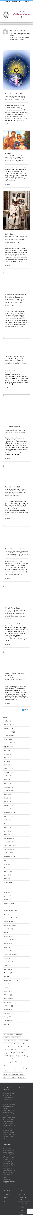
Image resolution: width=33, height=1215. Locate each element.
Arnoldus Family (17, 615)
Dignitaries (15, 1047)
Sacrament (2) (8, 1009)
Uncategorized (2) (9, 1020)
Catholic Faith (21, 160)
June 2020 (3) (7, 754)
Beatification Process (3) (10, 918)
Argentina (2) (7, 899)
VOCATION (22, 1207)
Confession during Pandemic (14, 356)
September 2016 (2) (9, 813)
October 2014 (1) (8, 882)
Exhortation (25, 1047)
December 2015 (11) (9, 846)
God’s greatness (20, 1050)
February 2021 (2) (9, 724)
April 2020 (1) (7, 761)
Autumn (6, 1038)
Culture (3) (7, 947)
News (21, 159)
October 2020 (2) (8, 739)
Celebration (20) (8, 929)
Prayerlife (20, 362)
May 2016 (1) (7, 827)
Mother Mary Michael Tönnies (12, 1062)
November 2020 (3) (9, 735)
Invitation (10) (8, 969)
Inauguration (7, 1053)
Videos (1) (6, 1024)
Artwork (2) (7, 907)
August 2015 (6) (8, 860)
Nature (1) (6, 984)
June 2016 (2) (7, 823)
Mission (23, 96)
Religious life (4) (8, 1006)
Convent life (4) (8, 943)
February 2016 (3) (9, 838)
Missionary (17, 99)
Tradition (18, 242)
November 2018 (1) (9, 790)
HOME (21, 1190)
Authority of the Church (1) (11, 910)
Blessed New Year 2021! (13, 487)
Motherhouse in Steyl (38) (11, 980)
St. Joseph (8, 153)
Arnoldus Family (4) (9, 903)
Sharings (13, 98)
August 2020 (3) (8, 746)
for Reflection (23, 98)
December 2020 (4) (9, 732)
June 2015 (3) (7, 867)
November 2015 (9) (9, 849)
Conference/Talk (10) (10, 940)
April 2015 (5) (7, 875)
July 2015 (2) (7, 864)
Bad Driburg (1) (8, 914)
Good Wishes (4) (8, 962)
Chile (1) (6, 932)
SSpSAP (22, 99)
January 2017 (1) (8, 805)
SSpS (22, 1074)
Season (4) (6, 1013)
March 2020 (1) (8, 765)
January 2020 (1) (8, 768)
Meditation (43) (8, 973)
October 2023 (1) (8, 721)
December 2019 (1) (9, 772)
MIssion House (8, 1059)
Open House (7, 1065)
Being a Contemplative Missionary (16, 94)
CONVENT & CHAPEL (22, 1198)
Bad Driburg (16, 1038)
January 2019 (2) (8, 787)
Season (6, 304)
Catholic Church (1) (9, 921)
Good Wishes (13, 491)
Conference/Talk (19, 157)
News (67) (6, 987)
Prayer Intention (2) (9, 998)
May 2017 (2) (7, 798)
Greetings (19, 491)
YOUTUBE (22, 1088)
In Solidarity (12, 495)
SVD (13, 1077)
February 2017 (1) (9, 801)
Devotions (7, 159)
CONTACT (6, 1198)
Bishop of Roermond (9, 1041)
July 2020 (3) (7, 750)
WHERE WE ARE (23, 1203)
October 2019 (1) (8, 776)
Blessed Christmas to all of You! (15, 549)
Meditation (17, 159)
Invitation (12, 159)
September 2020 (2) (9, 743)
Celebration (12, 157)
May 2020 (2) (7, 757)
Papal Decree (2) (8, 991)
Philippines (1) (8, 995)
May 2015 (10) (8, 871)
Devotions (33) (8, 951)
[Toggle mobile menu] (29, 20)
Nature (26, 1062)
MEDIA (21, 1210)
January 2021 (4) (8, 728)
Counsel (7, 365)
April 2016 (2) (7, 831)
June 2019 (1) (7, 783)
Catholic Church (14, 238)
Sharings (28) (7, 1017)
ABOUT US (7, 1190)
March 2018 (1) (8, 794)
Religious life (8, 98)
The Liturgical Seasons (12, 427)
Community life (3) (9, 936)
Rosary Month (17, 1071)
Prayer (16, 365)
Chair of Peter (9, 234)
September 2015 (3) (9, 856)
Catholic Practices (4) (9, 925)
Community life (8, 552)
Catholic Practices (22, 238)
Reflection (6, 1071)
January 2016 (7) (8, 842)
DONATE (6, 1194)
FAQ (5, 1201)
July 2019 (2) (7, 780)
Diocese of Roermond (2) (11, 954)
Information (7, 99)
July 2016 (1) (7, 820)
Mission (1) (7, 976)
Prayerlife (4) (7, 1002)
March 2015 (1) (8, 878)
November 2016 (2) (9, 809)
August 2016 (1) (8, 816)
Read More (7, 124)
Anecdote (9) (7, 892)
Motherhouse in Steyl (15, 554)
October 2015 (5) (8, 853)
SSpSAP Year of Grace (12, 608)
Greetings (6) (7, 965)
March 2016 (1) (8, 834)
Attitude (6, 494)
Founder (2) (7, 958)
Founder (16, 612)
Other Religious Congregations (12, 1068)
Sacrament (20, 302)
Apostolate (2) (8, 896)
